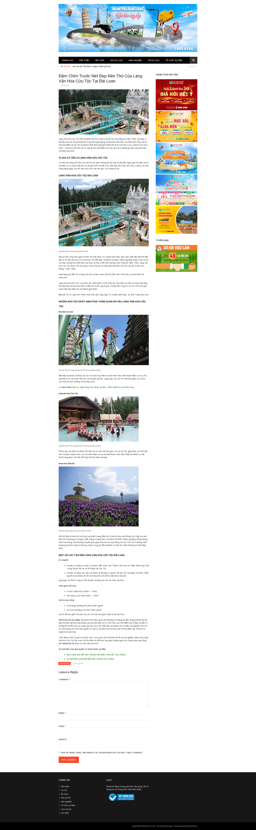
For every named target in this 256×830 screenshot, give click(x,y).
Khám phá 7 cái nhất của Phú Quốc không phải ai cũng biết (99, 66)
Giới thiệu (84, 60)
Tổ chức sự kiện (173, 60)
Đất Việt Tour (91, 637)
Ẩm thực (64, 794)
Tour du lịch (66, 809)
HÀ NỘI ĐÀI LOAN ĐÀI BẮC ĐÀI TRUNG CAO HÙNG (90, 658)
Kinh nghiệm (135, 60)
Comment (64, 679)
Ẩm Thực (100, 60)
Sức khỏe (65, 812)
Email (62, 726)
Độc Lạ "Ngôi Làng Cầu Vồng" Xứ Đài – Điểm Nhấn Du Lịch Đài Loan (103, 387)
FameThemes (191, 826)
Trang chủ (67, 60)
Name (62, 713)
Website (63, 739)
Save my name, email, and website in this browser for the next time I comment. (102, 752)
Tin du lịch (153, 60)
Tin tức (64, 790)
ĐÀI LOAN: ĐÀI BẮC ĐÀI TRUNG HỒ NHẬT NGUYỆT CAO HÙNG (96, 654)
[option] (134, 66)
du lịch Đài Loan (124, 144)
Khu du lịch (116, 60)
